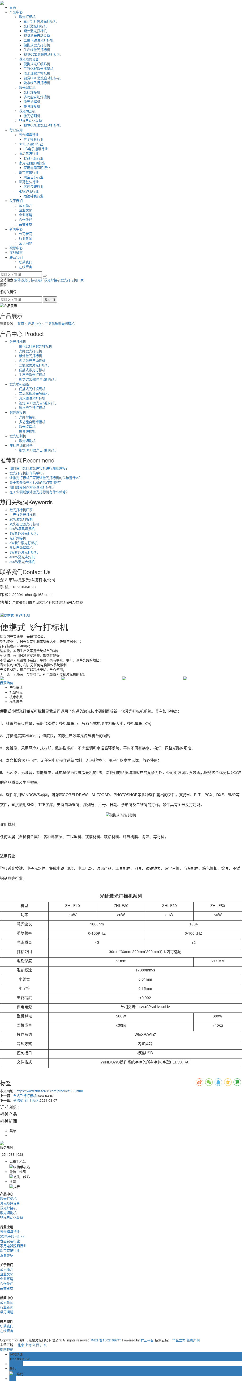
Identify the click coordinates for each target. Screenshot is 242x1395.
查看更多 (6, 1255)
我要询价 (6, 682)
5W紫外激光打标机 (23, 542)
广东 (43, 1344)
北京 (20, 1344)
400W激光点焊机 (22, 557)
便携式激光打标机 (37, 44)
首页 (12, 7)
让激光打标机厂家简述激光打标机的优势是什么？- (46, 477)
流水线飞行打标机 (37, 82)
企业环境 (25, 214)
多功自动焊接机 (21, 547)
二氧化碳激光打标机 (38, 40)
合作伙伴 (25, 219)
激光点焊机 (32, 101)
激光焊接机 (27, 87)
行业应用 (16, 129)
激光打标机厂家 (72, 279)
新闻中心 (16, 229)
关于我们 (16, 200)
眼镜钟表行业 (29, 191)
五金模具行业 (29, 134)
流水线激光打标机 (37, 73)
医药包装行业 (29, 181)
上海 (28, 1344)
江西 (36, 1344)
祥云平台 (147, 1340)
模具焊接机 (32, 106)
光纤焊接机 (32, 92)
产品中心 (16, 11)
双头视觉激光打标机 (24, 523)
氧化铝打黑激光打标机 (40, 21)
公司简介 (25, 205)
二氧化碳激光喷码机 (38, 68)
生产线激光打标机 (37, 49)
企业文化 (25, 210)
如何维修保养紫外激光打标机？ (32, 487)
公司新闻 (25, 233)
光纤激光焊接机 (48, 279)
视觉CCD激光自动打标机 (42, 54)
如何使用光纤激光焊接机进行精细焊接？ (39, 468)
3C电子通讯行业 (31, 144)
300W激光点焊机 (22, 561)
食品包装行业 (29, 153)
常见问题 (25, 243)
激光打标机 (27, 16)
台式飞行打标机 (24, 1095)
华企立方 (179, 1340)
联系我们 (16, 257)
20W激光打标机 (21, 519)
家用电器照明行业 (32, 162)
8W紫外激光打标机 (23, 552)
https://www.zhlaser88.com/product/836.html (50, 1090)
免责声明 (193, 1340)
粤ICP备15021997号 (106, 1340)
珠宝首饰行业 (29, 172)
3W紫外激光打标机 (23, 533)
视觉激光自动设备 (37, 35)
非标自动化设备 (30, 120)
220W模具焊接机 (22, 528)
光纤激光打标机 (35, 26)
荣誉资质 (25, 224)
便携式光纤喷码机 (37, 63)
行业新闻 (25, 238)
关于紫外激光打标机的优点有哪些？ (35, 482)
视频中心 (16, 247)
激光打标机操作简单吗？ (27, 473)
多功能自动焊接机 (37, 96)
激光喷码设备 (29, 59)
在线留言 (16, 252)
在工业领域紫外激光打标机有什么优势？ (39, 491)
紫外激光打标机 (35, 30)
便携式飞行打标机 (26, 1100)
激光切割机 (27, 111)
